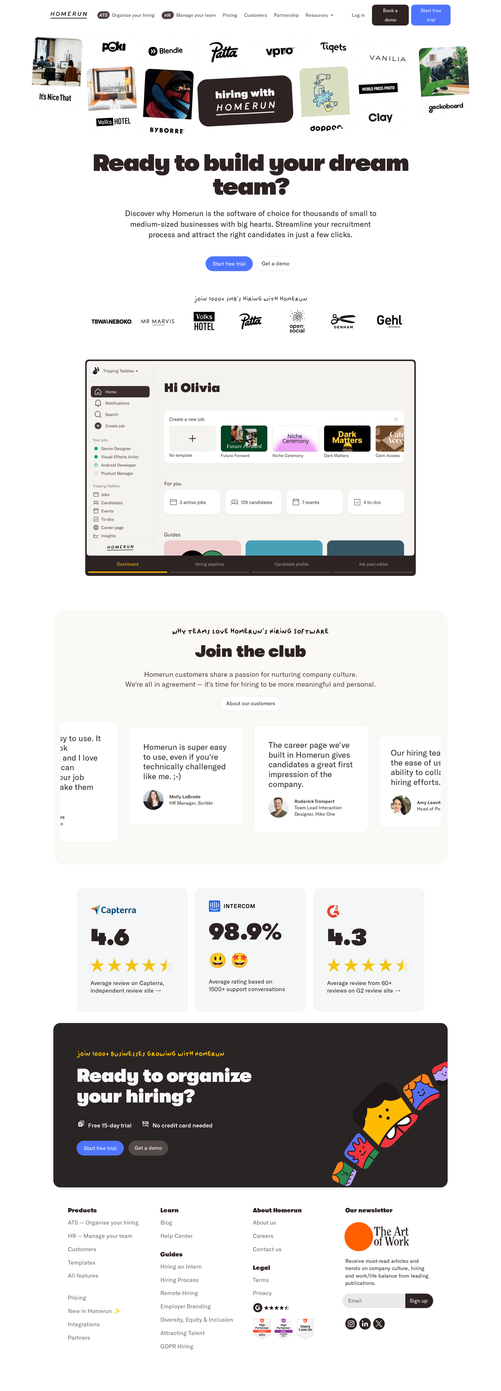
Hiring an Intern (181, 1266)
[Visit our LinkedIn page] (365, 1324)
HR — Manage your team (100, 1235)
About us (264, 1222)
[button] (319, 15)
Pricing (230, 15)
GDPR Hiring (176, 1346)
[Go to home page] (68, 15)
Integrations (84, 1324)
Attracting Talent (182, 1332)
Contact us (267, 1249)
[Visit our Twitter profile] (379, 1324)
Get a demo (275, 263)
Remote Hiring (179, 1292)
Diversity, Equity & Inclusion (196, 1319)
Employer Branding (185, 1306)
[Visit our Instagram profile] (351, 1324)
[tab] (127, 565)
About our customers (250, 703)
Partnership (286, 15)
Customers (255, 15)
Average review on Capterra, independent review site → (127, 986)
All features (83, 1275)
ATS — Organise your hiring (103, 1222)
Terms (261, 1279)
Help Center (176, 1235)
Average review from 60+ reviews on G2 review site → (364, 986)
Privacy (262, 1292)
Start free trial (100, 1148)
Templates (81, 1262)
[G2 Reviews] (271, 1307)
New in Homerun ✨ (94, 1310)
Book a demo (390, 15)
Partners (79, 1337)
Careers (263, 1235)
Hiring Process (179, 1279)
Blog (166, 1222)
